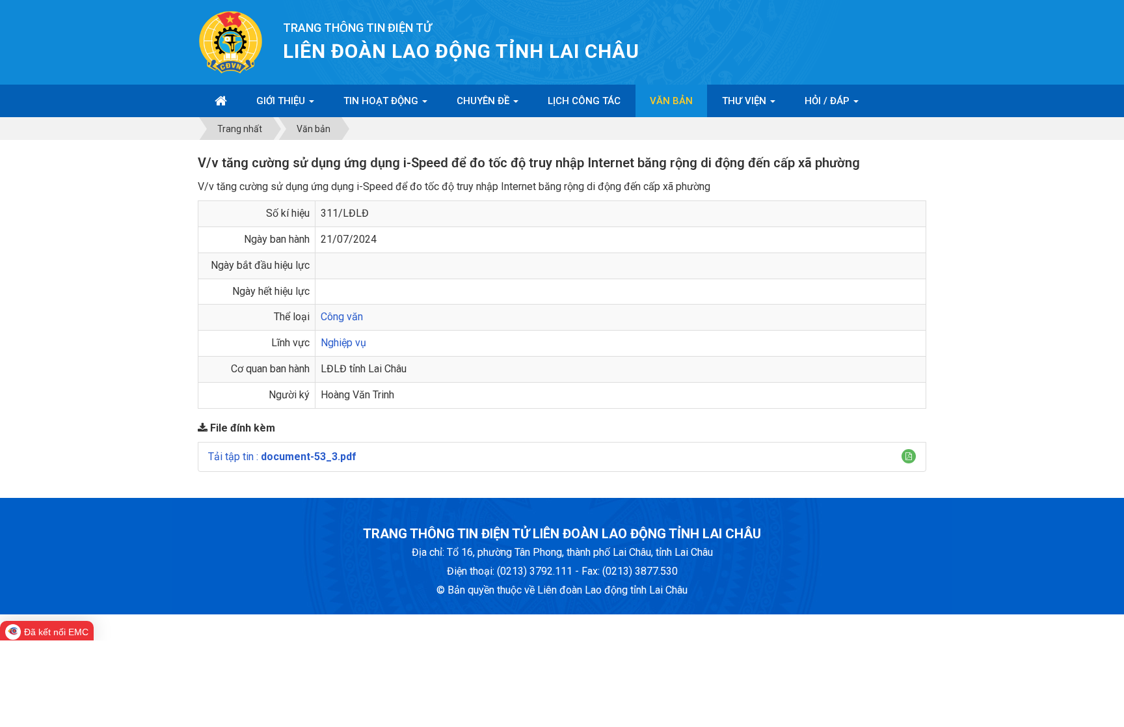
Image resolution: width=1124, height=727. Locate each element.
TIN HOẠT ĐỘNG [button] (382, 101)
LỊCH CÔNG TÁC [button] (584, 101)
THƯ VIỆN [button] (745, 101)
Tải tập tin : (282, 456)
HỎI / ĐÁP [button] (828, 101)
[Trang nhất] (220, 101)
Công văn (342, 316)
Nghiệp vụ (343, 342)
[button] (908, 456)
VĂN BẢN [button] (671, 101)
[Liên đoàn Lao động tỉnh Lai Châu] (230, 41)
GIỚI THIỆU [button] (282, 101)
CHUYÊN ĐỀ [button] (484, 101)
